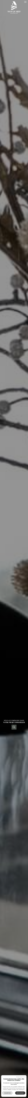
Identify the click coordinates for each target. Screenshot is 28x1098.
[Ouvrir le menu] (26, 2)
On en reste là (20, 1077)
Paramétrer (7, 1093)
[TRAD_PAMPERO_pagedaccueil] (14, 13)
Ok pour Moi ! (20, 1093)
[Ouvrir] (14, 727)
